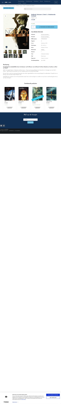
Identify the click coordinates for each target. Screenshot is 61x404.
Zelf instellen (53, 397)
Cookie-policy (23, 399)
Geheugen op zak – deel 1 (35, 101)
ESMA (5, 101)
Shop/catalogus (8, 5)
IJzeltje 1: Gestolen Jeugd (21, 101)
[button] (5, 16)
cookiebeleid (11, 130)
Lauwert (13, 5)
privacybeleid (17, 130)
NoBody (42, 49)
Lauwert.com (2, 129)
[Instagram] (4, 125)
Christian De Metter (45, 34)
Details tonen (14, 402)
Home (2, 5)
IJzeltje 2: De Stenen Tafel (49, 101)
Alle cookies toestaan (53, 394)
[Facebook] (1, 125)
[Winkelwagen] (56, 2)
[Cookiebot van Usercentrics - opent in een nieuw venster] (6, 402)
